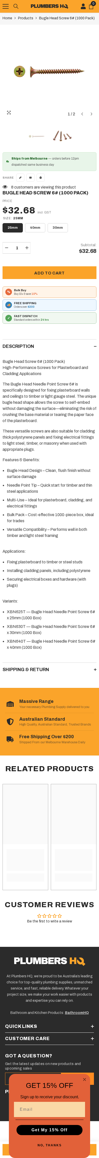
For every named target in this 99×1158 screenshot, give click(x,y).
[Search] (16, 6)
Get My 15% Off (49, 1130)
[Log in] (83, 6)
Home (7, 18)
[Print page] (41, 178)
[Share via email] (30, 178)
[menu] (6, 6)
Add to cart (49, 273)
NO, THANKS (50, 1145)
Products (25, 18)
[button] (82, 114)
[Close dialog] (84, 1079)
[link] (25, 860)
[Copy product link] (20, 178)
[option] (49, 71)
